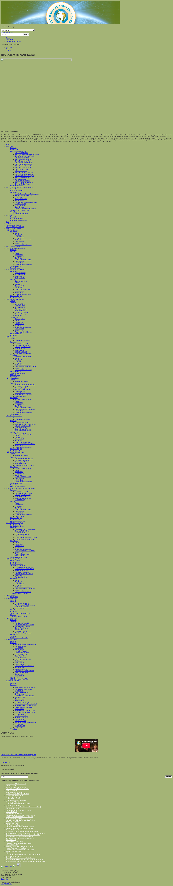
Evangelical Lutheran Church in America (18, 810)
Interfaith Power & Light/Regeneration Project (20, 820)
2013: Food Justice (21, 171)
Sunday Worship (20, 427)
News (7, 49)
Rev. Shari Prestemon (22, 692)
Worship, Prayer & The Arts (18, 557)
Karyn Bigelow (19, 664)
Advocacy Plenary (21, 352)
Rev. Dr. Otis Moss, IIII (22, 623)
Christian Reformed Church (14, 795)
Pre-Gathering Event (16, 526)
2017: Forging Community (23, 164)
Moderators (18, 315)
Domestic (18, 361)
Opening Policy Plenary (22, 388)
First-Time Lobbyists (16, 218)
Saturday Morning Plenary (23, 493)
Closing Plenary (20, 500)
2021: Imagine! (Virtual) (22, 158)
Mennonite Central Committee (15, 830)
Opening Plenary (20, 306)
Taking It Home (20, 278)
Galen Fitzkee (19, 207)
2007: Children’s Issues (22, 181)
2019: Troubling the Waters (23, 161)
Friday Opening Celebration (24, 459)
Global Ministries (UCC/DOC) (15, 818)
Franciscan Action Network (14, 813)
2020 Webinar (10, 595)
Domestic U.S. (19, 237)
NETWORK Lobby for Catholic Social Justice (20, 838)
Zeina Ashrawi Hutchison (23, 626)
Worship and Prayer (16, 483)
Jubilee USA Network (12, 822)
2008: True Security (21, 179)
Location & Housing (16, 190)
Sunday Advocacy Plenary (23, 394)
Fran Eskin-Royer (20, 646)
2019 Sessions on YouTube (19, 593)
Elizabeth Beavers (21, 669)
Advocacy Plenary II (21, 312)
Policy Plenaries (20, 274)
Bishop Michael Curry (22, 603)
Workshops (14, 212)
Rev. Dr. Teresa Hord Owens (24, 574)
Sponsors (13, 148)
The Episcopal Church (13, 808)
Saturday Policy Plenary (22, 345)
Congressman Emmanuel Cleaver (26, 537)
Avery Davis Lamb (21, 199)
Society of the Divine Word (14, 851)
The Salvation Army (12, 845)
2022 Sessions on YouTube (19, 638)
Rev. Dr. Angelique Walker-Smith (25, 705)
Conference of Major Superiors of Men (18, 803)
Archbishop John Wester (23, 659)
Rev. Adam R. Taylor (21, 570)
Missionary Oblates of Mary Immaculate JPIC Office (22, 831)
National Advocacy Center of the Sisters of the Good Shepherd (25, 833)
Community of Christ (12, 802)
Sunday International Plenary (24, 465)
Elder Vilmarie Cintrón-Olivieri (24, 569)
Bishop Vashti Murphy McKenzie (25, 209)
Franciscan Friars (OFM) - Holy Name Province (20, 815)
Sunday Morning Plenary (23, 393)
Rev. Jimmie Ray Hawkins (23, 633)
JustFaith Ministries (12, 823)
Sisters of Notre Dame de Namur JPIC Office (20, 850)
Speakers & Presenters (17, 565)
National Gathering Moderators (25, 385)
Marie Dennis (19, 200)
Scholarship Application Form (19, 210)
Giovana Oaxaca (20, 204)
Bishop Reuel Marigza (22, 628)
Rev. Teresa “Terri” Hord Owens (25, 687)
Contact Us (4, 879)
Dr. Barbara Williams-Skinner (24, 625)
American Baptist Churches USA (16, 787)
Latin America (19, 241)
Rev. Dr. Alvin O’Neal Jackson (24, 671)
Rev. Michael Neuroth (22, 653)
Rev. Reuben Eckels (21, 716)
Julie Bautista (19, 662)
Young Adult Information (18, 373)
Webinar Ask (14, 597)
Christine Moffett (20, 205)
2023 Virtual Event (11, 639)
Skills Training (19, 516)
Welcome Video (20, 304)
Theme (12, 301)
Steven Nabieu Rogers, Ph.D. (24, 707)
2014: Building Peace (22, 169)
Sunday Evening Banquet (23, 431)
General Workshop (21, 281)
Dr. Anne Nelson (20, 694)
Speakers (13, 192)
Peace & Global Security (23, 554)
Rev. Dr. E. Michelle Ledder (23, 689)
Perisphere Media (6, 884)
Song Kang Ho (19, 656)
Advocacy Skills (20, 319)
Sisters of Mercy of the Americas (16, 848)
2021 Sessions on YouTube (19, 616)
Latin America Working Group (15, 825)
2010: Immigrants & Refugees (24, 176)
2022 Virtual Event (11, 618)
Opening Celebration (21, 343)
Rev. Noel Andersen (21, 717)
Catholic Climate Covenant (14, 792)
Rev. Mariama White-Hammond (25, 605)
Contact (8, 50)
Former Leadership (16, 186)
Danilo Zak (18, 197)
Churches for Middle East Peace (16, 800)
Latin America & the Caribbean (25, 409)
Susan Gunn (19, 674)
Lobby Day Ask (15, 268)
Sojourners (9, 853)
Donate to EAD (5, 762)
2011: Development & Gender (24, 174)
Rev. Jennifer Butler (21, 577)
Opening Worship (20, 273)
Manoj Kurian (19, 667)
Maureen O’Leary (20, 697)
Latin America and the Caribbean (25, 366)
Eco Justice (18, 547)
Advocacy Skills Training (23, 357)
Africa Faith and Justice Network (16, 784)
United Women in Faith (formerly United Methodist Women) (24, 859)
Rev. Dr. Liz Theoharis (22, 572)
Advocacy (9, 47)
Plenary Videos (15, 560)
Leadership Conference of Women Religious (20, 827)
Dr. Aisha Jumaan (20, 657)
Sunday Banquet (20, 396)
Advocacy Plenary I (21, 309)
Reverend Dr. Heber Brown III (24, 666)
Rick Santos (19, 648)
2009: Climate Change (22, 177)
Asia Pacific (18, 544)
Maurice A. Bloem (20, 721)
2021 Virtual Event (11, 598)
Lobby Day (13, 217)
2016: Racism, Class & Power (24, 166)
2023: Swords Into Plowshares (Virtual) (27, 154)
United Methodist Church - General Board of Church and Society (26, 861)
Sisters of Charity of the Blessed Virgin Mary (20, 846)
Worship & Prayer (16, 266)
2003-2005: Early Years (22, 184)
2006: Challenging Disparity (24, 182)
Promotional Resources (22, 340)
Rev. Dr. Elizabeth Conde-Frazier (25, 529)
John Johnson (19, 676)
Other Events (14, 376)
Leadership (14, 149)
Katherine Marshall (21, 651)
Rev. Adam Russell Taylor (25, 712)
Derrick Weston (20, 699)
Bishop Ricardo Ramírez (23, 534)
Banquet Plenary (20, 314)
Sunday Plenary (20, 350)
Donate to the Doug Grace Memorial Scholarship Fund (18, 755)
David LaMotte (19, 575)
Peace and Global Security (23, 245)
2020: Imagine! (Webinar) (23, 159)
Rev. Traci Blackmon (21, 672)
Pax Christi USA (11, 840)
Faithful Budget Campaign (18, 220)
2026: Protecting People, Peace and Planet (19, 187)
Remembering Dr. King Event (24, 539)
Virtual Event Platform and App (20, 613)
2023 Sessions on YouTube (19, 679)
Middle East (19, 243)
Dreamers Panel (20, 533)
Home (8, 38)
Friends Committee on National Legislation (19, 817)
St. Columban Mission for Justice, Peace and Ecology (23, 854)
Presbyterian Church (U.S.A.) (15, 841)
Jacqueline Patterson (22, 607)
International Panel (21, 536)
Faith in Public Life (11, 812)
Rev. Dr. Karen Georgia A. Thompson (26, 194)
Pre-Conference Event (17, 486)
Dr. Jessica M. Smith (21, 654)
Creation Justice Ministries (14, 805)
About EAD (9, 39)
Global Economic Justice (23, 240)
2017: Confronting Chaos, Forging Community (20, 488)
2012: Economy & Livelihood (24, 172)
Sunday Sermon (20, 276)
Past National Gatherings (18, 151)
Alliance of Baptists (12, 785)
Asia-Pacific (19, 235)
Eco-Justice (18, 238)
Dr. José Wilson (20, 714)
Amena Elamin (19, 719)
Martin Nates (19, 630)
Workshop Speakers (21, 213)
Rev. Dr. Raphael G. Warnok (24, 567)
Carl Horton (18, 661)
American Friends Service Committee (17, 789)
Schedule (13, 189)
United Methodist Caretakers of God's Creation (20, 858)
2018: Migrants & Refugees (23, 163)
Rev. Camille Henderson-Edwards (26, 202)
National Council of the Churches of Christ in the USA (23, 835)
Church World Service (13, 799)
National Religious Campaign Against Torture (20, 836)
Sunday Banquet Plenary (23, 353)
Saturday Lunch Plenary (22, 347)
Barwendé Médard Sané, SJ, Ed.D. (26, 704)
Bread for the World (12, 790)
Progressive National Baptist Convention (19, 843)
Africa (17, 233)
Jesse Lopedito (20, 726)
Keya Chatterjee (20, 608)
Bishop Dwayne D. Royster (23, 195)
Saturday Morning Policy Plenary (25, 424)
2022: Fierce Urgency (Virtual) (24, 156)
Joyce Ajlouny (19, 691)
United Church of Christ (13, 856)
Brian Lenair (19, 727)
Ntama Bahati (19, 709)
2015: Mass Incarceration (23, 167)
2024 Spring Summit (21, 153)
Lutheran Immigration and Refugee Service (19, 828)
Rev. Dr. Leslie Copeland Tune (25, 710)
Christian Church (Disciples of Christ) (17, 794)
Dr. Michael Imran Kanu (22, 702)
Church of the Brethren (13, 797)
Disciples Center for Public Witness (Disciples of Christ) (23, 807)
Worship (13, 615)
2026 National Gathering (13, 41)
